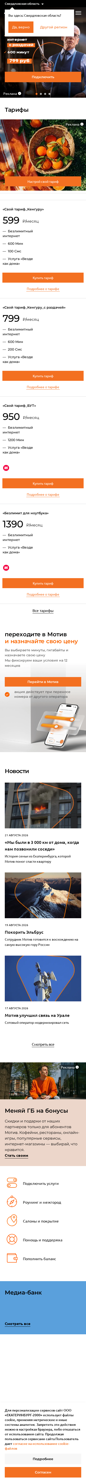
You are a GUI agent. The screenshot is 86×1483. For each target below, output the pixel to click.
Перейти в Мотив (43, 682)
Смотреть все (43, 1044)
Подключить (43, 77)
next (79, 1360)
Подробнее (43, 1459)
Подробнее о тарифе (43, 288)
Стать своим (16, 1155)
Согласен (43, 1472)
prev (6, 1361)
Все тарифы (43, 610)
